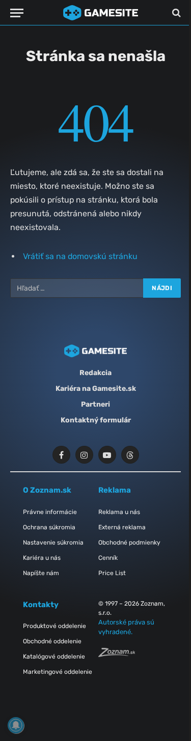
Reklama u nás (119, 512)
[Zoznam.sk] (116, 654)
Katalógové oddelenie (54, 656)
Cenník (108, 557)
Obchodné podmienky (129, 542)
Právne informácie (50, 512)
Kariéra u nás (42, 557)
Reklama (114, 490)
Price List (112, 573)
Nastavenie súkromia (53, 542)
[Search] (175, 13)
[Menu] (16, 13)
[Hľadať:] (77, 288)
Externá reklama (122, 527)
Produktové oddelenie (54, 626)
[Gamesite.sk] (100, 12)
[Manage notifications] (16, 725)
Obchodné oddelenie (52, 641)
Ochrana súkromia (49, 527)
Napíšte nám (41, 573)
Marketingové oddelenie (57, 671)
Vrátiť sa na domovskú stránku (80, 256)
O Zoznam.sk (47, 490)
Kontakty (41, 604)
